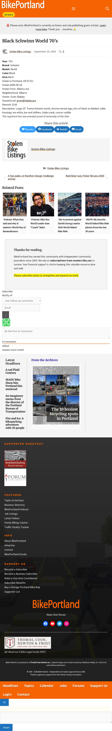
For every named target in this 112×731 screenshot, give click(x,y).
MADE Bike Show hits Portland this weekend (14, 384)
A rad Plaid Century (12, 371)
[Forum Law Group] (15, 485)
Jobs (63, 685)
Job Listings (11, 513)
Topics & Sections (14, 500)
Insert (6, 727)
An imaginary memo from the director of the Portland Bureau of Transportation (15, 403)
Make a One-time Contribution (20, 578)
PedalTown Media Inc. (41, 662)
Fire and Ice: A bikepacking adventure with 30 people (15, 423)
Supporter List (12, 591)
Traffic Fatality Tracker (16, 527)
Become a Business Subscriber (20, 573)
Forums (78, 685)
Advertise (9, 545)
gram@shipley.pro (26, 100)
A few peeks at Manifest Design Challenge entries (31, 177)
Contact (8, 549)
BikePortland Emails (15, 554)
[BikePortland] (22, 5)
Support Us (99, 685)
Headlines (10, 685)
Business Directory (14, 504)
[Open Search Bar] (107, 8)
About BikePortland (15, 540)
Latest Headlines (13, 361)
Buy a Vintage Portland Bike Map (22, 587)
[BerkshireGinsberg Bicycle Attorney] (15, 466)
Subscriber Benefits (15, 582)
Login (7, 694)
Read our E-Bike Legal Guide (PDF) (27, 651)
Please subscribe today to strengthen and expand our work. (46, 275)
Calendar (47, 685)
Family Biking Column (16, 522)
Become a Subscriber (15, 569)
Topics (29, 685)
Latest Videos (11, 518)
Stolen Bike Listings (20, 51)
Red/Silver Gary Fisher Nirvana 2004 (85, 175)
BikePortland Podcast (16, 509)
